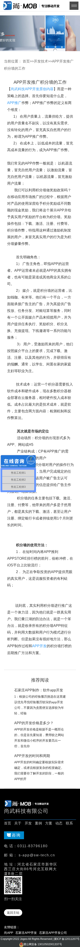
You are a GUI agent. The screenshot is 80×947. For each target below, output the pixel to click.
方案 (48, 823)
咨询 (16, 835)
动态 (58, 823)
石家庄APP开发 (26, 932)
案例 (38, 823)
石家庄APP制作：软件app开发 (38, 690)
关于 (17, 823)
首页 (26, 61)
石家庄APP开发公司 (53, 932)
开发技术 (41, 61)
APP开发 (39, 646)
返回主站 (13, 912)
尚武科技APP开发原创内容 (32, 89)
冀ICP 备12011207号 (67, 939)
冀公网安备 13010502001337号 (43, 944)
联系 (69, 823)
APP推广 (14, 103)
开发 (28, 823)
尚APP (8, 932)
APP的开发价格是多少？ (34, 723)
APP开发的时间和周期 (32, 756)
